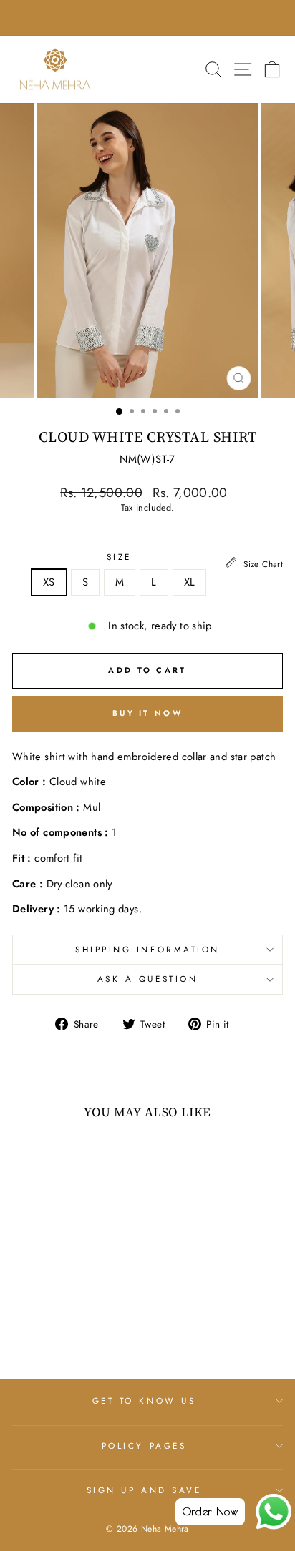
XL (189, 582)
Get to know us (143, 1400)
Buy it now (147, 713)
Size (119, 557)
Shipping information (147, 949)
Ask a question (147, 979)
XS (49, 582)
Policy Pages (144, 1445)
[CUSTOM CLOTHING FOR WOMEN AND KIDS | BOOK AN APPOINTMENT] (147, 18)
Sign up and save (144, 1490)
